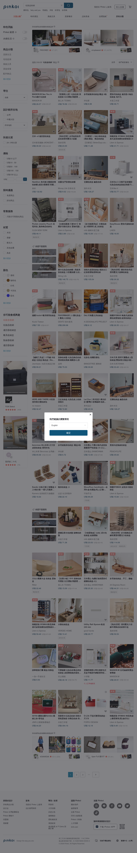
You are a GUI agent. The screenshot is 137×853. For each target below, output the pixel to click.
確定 (68, 432)
